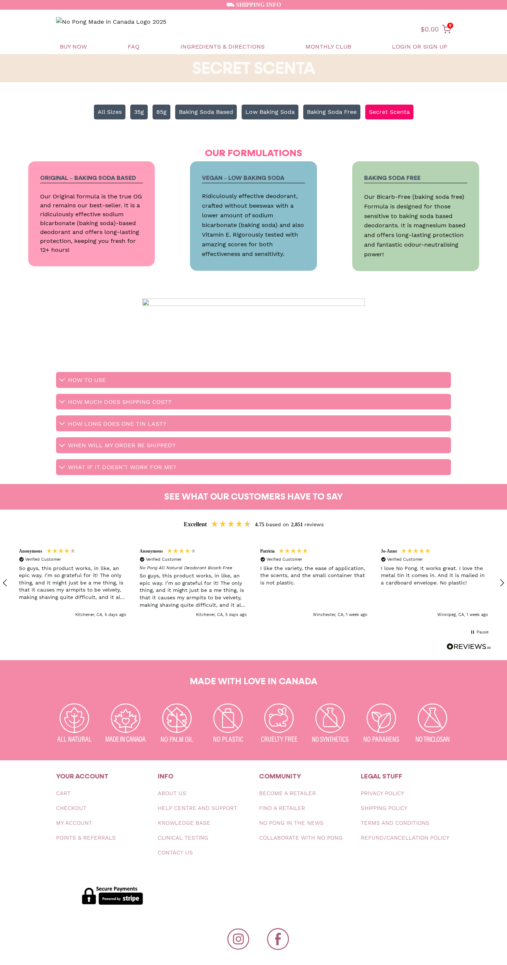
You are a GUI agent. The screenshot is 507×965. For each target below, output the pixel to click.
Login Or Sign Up (419, 46)
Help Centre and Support (197, 808)
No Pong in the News (291, 823)
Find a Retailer (282, 808)
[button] (72, 583)
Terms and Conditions (395, 823)
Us (172, 793)
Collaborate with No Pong (301, 837)
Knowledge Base (184, 823)
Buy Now (73, 46)
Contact (175, 852)
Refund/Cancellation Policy (405, 837)
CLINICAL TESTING (183, 837)
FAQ (134, 46)
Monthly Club (328, 46)
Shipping (384, 808)
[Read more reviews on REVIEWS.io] (469, 648)
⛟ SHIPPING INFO (253, 4)
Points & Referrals (86, 837)
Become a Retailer (287, 793)
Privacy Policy (382, 793)
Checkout (71, 808)
